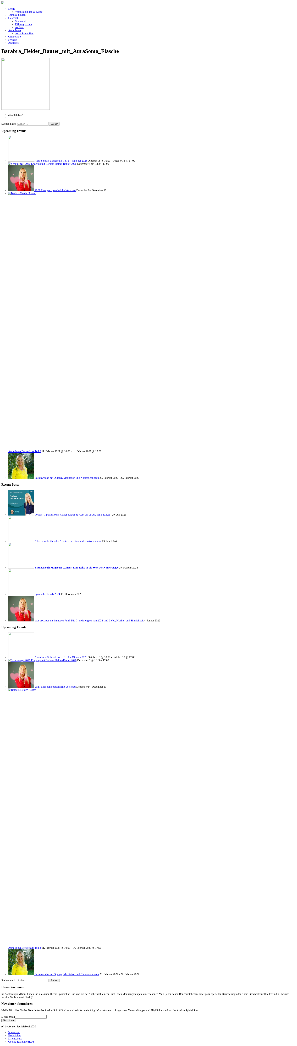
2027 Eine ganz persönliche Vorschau (55, 190)
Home (11, 8)
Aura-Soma (14, 30)
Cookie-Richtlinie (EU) (21, 1041)
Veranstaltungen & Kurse (28, 11)
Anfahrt (19, 27)
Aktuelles (13, 42)
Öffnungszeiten (23, 24)
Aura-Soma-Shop (24, 33)
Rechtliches (14, 1035)
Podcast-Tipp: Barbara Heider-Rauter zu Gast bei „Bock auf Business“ (73, 514)
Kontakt (12, 39)
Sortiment (20, 21)
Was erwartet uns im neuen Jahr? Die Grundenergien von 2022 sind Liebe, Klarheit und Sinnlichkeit (89, 620)
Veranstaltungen (17, 14)
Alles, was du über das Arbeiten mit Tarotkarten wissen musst (68, 541)
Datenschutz (15, 1038)
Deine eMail (8, 1016)
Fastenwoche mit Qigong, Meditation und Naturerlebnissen (67, 477)
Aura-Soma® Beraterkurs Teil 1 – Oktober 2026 (61, 160)
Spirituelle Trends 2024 (47, 594)
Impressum (14, 1032)
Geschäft (13, 18)
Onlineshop (14, 36)
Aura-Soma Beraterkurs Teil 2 (24, 451)
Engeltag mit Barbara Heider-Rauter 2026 (53, 163)
